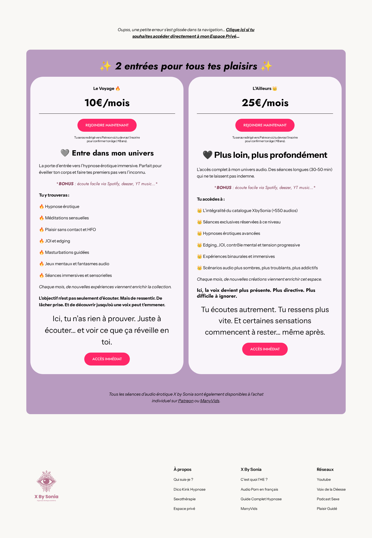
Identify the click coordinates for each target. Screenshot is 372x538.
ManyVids (209, 400)
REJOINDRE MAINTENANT (107, 125)
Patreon (186, 400)
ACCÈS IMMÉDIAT (107, 358)
